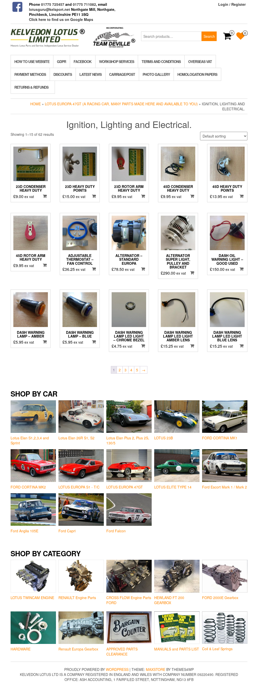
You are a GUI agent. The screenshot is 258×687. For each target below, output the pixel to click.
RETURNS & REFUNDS (31, 87)
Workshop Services (116, 61)
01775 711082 (84, 4)
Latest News (90, 74)
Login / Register (232, 4)
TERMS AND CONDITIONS (161, 61)
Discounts (62, 74)
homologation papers (197, 74)
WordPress (117, 669)
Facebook (82, 61)
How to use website (31, 61)
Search (209, 36)
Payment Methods (30, 74)
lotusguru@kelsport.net (49, 9)
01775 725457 (52, 4)
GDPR (61, 61)
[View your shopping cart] (227, 37)
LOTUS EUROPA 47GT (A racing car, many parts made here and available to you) (121, 103)
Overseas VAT (200, 61)
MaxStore (155, 669)
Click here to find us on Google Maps (61, 19)
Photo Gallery (156, 74)
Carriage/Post (122, 74)
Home (35, 103)
